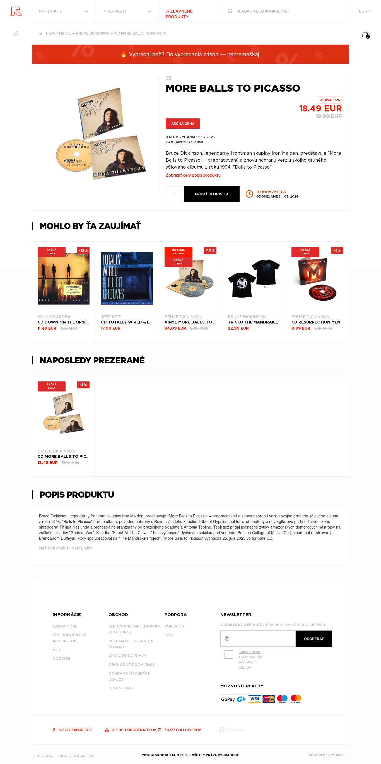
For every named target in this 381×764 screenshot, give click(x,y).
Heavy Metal (58, 33)
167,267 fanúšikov (74, 730)
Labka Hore (65, 626)
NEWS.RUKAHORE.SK (76, 756)
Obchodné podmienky (131, 665)
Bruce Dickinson (92, 33)
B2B (56, 650)
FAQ (168, 635)
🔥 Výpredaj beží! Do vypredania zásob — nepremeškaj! (190, 54)
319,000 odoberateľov (133, 730)
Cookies (61, 658)
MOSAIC (338, 755)
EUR (363, 11)
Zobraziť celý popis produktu (193, 175)
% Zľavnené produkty (179, 14)
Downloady (121, 688)
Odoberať (314, 639)
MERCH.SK (45, 756)
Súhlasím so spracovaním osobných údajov (250, 660)
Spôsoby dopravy (127, 656)
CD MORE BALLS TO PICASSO (141, 33)
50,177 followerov (182, 730)
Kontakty (175, 626)
